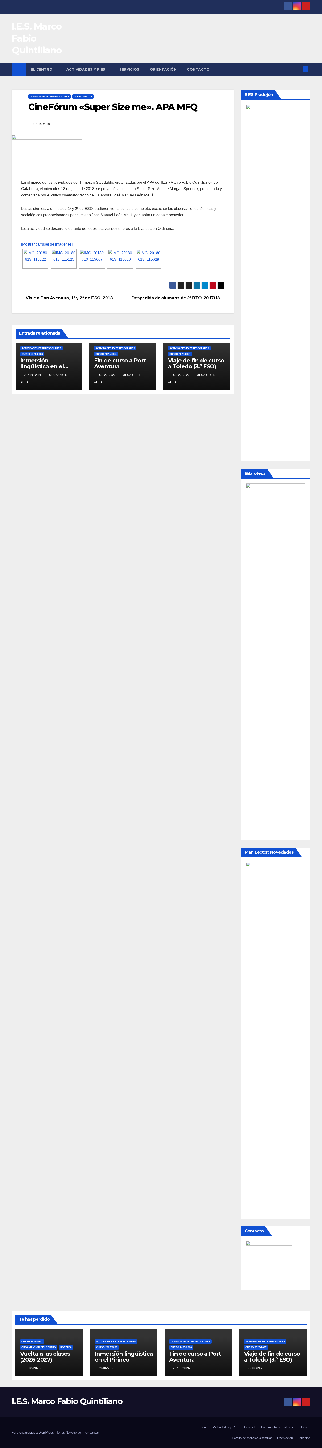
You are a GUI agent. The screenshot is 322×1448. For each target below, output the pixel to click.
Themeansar (90, 1432)
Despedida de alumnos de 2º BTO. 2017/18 (176, 297)
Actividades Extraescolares (49, 96)
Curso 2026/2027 (32, 1341)
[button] (298, 69)
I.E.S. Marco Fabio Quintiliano (67, 1401)
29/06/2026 (107, 1368)
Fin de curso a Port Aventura (120, 363)
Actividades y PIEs (86, 69)
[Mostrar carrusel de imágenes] (47, 244)
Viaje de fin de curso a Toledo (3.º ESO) (196, 363)
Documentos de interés (277, 1427)
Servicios (129, 69)
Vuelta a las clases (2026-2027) (45, 1356)
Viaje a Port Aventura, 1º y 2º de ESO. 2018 (69, 297)
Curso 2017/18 (83, 96)
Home (204, 1427)
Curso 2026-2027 (180, 354)
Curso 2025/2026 (32, 354)
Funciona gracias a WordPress (33, 1432)
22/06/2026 (256, 1368)
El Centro (42, 69)
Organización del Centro (38, 1347)
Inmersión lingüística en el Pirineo (42, 366)
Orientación (163, 69)
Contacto (198, 69)
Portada (66, 1347)
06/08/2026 (32, 1368)
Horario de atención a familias (252, 1438)
